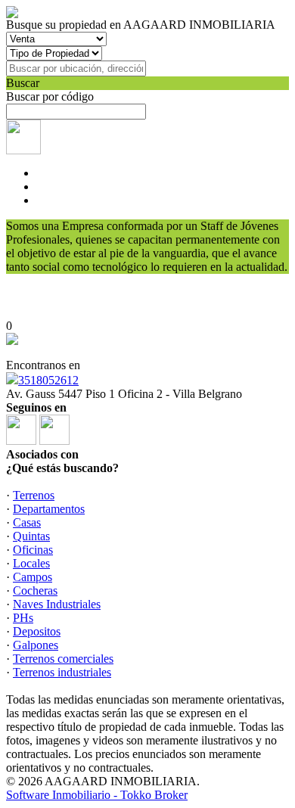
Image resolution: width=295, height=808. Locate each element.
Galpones (35, 645)
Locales (31, 563)
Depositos (37, 631)
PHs (23, 617)
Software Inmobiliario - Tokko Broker (97, 794)
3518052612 (48, 380)
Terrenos (33, 495)
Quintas (31, 536)
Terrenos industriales (62, 672)
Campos (32, 576)
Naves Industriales (57, 604)
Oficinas (33, 549)
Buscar (22, 82)
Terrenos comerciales (63, 658)
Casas (27, 522)
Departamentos (49, 508)
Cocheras (35, 590)
